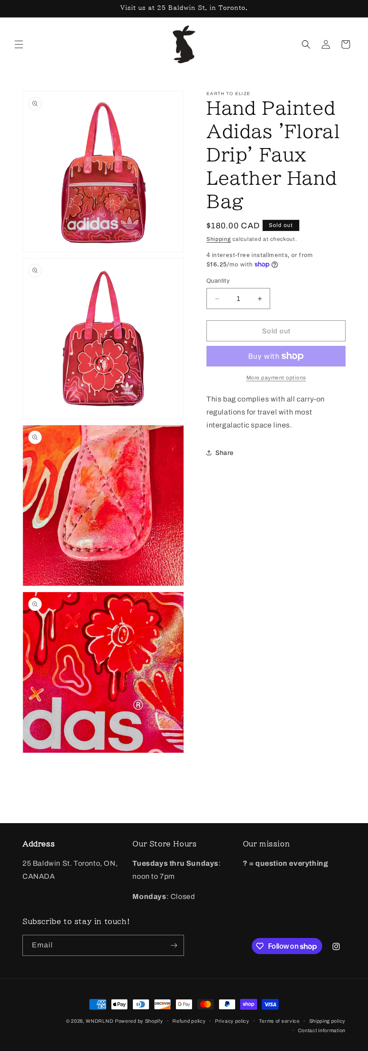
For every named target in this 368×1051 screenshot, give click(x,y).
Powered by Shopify (139, 1021)
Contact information (322, 1030)
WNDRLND (99, 1021)
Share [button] (224, 452)
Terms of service (279, 1021)
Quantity (218, 281)
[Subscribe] (174, 945)
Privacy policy (232, 1021)
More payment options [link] (276, 378)
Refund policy (189, 1021)
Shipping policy (327, 1021)
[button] (19, 44)
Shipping (218, 239)
